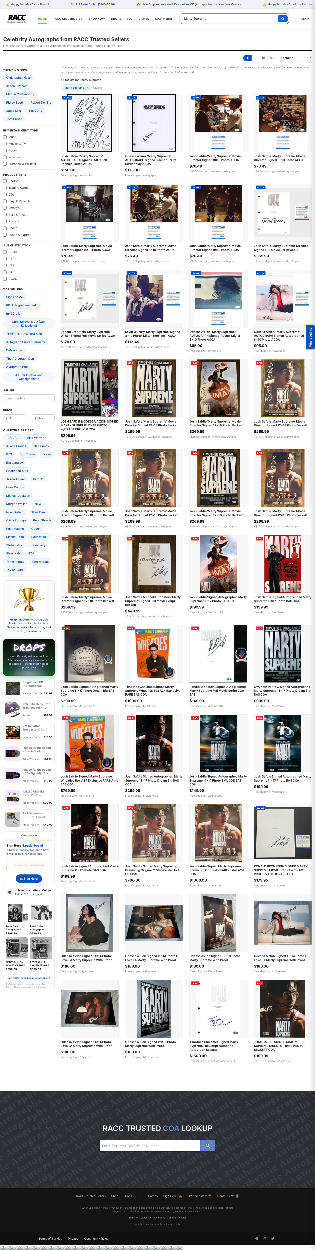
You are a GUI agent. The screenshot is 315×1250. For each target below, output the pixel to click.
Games (143, 18)
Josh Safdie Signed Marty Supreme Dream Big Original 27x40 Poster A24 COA (216, 870)
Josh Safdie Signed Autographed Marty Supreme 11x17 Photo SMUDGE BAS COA (218, 780)
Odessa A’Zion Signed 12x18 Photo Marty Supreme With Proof (214, 958)
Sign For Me (14, 297)
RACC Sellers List (67, 18)
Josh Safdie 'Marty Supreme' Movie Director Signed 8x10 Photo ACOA (215, 158)
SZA (31, 553)
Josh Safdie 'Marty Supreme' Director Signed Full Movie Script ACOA (281, 247)
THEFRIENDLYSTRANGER (24, 333)
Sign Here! (163, 18)
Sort (273, 58)
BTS (9, 454)
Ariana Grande (16, 446)
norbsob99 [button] (90, 440)
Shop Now (96, 18)
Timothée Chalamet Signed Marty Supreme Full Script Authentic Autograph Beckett (213, 1045)
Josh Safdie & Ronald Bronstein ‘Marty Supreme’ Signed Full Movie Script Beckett (153, 601)
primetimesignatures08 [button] (221, 1061)
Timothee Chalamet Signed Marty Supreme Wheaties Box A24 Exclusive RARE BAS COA (152, 690)
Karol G (38, 479)
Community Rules (176, 1217)
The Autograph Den (20, 358)
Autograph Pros (17, 366)
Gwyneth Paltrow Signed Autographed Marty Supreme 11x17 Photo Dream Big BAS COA (282, 690)
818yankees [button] (86, 971)
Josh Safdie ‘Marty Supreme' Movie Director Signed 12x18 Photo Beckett (151, 423)
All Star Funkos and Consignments (29, 377)
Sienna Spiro (15, 537)
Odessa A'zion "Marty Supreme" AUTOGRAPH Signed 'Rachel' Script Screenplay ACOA (150, 160)
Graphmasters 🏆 (200, 1196)
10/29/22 (13, 437)
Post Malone (15, 528)
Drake (47, 454)
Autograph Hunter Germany (25, 342)
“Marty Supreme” (76, 88)
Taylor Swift (14, 570)
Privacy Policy (157, 1217)
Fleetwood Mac (17, 471)
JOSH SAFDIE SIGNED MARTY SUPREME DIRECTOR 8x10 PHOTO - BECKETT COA (280, 1045)
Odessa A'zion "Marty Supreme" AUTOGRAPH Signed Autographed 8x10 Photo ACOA (279, 335)
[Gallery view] (247, 58)
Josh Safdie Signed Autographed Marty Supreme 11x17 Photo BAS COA (218, 599)
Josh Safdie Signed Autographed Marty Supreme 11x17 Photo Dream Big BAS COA (89, 690)
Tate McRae (40, 561)
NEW (38, 504)
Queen (35, 528)
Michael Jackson (18, 495)
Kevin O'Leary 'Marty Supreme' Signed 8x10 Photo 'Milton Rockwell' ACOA (152, 333)
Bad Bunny (41, 446)
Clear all (98, 87)
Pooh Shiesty (42, 520)
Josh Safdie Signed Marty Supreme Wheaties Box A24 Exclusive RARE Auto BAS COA (89, 780)
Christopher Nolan (19, 77)
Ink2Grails (13, 313)
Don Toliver (27, 454)
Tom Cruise (14, 119)
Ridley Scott (14, 102)
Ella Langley (14, 462)
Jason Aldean (16, 479)
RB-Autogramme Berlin (22, 305)
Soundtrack (39, 537)
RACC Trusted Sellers (91, 1196)
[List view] (256, 58)
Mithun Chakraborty (20, 94)
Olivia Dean (38, 512)
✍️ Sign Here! (29, 878)
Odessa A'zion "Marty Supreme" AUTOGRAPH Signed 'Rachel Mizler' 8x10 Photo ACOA (215, 335)
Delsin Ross (14, 350)
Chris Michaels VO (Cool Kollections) (29, 323)
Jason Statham (16, 86)
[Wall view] (264, 58)
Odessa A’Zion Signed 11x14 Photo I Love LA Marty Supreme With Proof (86, 958)
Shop (114, 1196)
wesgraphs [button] (283, 1061)
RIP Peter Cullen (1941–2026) (93, 4)
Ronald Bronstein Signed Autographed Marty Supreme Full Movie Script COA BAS (217, 690)
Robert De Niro (41, 102)
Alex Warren (35, 437)
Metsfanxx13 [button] (215, 612)
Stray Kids (13, 553)
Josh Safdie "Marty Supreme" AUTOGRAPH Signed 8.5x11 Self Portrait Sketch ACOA (84, 160)
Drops (116, 18)
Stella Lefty (14, 545)
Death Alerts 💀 (228, 1196)
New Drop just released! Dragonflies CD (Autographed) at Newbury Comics (188, 4)
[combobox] (229, 18)
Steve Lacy (37, 545)
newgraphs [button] (85, 175)
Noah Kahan (14, 512)
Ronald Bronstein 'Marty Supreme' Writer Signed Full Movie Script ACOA (88, 333)
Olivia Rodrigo (16, 520)
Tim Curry (35, 110)
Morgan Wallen (16, 504)
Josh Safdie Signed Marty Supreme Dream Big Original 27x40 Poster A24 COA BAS (152, 870)
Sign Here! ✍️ (172, 1196)
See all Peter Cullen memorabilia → (29, 978)
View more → (29, 835)
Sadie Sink (13, 110)
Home (42, 18)
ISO (129, 18)
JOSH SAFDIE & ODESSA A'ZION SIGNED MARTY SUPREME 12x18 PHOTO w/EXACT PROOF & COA (89, 425)
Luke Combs (15, 487)
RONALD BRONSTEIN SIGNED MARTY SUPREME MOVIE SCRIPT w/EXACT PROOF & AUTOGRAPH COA (281, 870)
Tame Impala (15, 561)
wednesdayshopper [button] (223, 171)
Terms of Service (138, 1217)
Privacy (73, 1238)
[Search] (283, 18)
